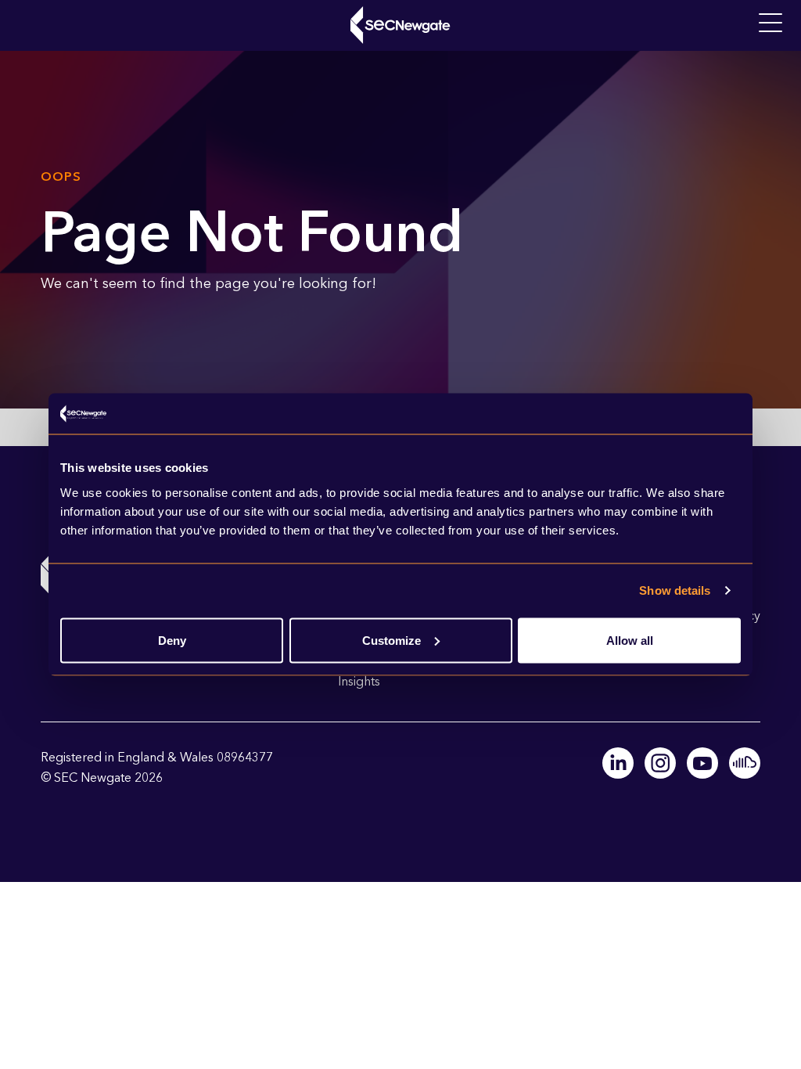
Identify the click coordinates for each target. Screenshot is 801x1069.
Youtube (702, 763)
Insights (359, 681)
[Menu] (770, 23)
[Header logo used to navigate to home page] (400, 25)
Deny (172, 639)
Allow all (629, 639)
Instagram (660, 763)
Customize (391, 639)
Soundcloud (744, 763)
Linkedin (618, 763)
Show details (674, 590)
